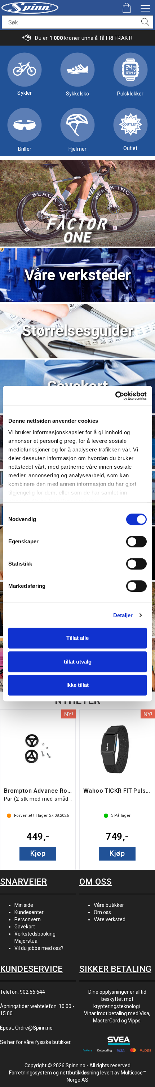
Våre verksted (109, 919)
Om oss (102, 912)
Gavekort (24, 926)
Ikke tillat (77, 685)
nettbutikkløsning (79, 1073)
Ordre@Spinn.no (34, 1028)
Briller (24, 149)
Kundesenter (29, 912)
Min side (23, 905)
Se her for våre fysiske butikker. (35, 1042)
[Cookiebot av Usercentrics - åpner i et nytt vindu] (115, 395)
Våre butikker (109, 905)
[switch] (136, 541)
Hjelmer (77, 149)
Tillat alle (77, 638)
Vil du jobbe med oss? (38, 948)
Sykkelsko (77, 94)
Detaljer (123, 615)
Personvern (27, 919)
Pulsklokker (130, 94)
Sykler (24, 93)
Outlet (130, 148)
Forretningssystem (30, 1073)
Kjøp (37, 853)
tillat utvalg (78, 662)
